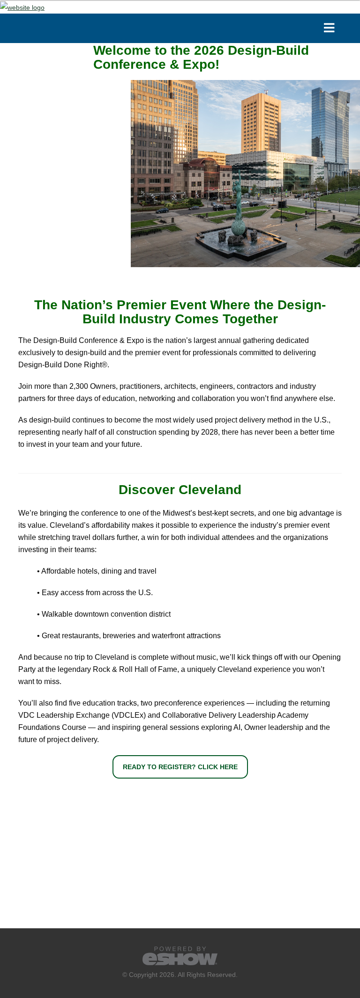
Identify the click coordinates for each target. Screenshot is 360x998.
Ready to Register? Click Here (180, 767)
